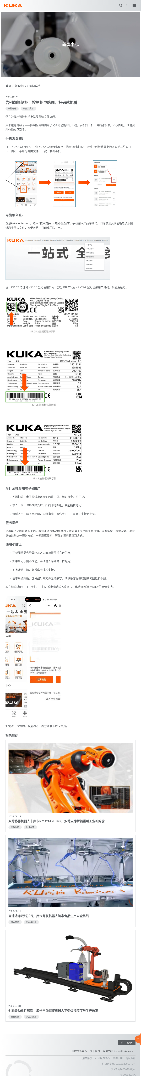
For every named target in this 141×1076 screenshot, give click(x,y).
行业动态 (30, 827)
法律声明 (118, 1058)
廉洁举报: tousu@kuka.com (118, 1051)
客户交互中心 (79, 1051)
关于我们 (95, 1051)
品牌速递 (12, 108)
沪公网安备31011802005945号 (118, 1063)
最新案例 (15, 922)
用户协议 (87, 1058)
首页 (8, 86)
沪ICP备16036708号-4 (123, 1069)
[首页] (13, 5)
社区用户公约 (102, 1058)
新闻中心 (20, 86)
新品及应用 (28, 108)
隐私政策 (130, 1058)
